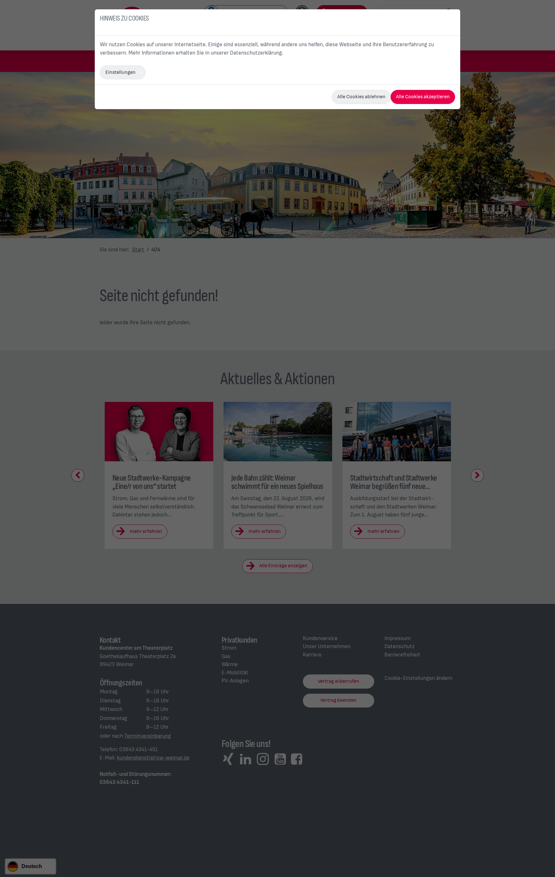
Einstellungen (120, 72)
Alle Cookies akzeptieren (423, 97)
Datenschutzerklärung (256, 53)
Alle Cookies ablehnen (361, 97)
